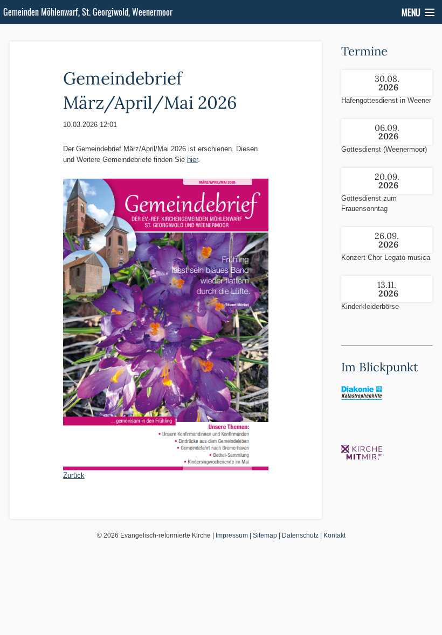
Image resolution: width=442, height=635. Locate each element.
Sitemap (265, 535)
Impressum (232, 535)
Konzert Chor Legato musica (385, 257)
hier (192, 160)
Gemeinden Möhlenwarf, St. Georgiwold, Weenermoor (87, 11)
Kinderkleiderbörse (370, 306)
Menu (411, 12)
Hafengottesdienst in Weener (386, 100)
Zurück (74, 475)
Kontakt (334, 535)
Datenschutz (300, 535)
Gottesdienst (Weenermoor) (384, 149)
